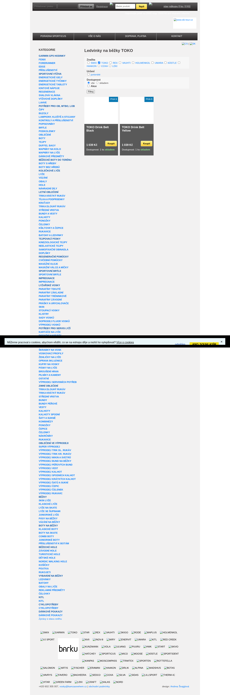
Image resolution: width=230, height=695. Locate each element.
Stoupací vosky (49, 310)
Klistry (44, 314)
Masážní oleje (48, 264)
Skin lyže (45, 500)
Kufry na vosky (49, 364)
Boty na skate (48, 532)
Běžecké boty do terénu (55, 159)
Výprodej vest (48, 468)
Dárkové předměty (51, 156)
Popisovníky (47, 124)
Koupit (111, 143)
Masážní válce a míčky (53, 267)
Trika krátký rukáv (52, 195)
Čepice (43, 428)
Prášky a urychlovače (54, 303)
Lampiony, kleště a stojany (57, 116)
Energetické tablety (53, 84)
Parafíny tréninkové (53, 296)
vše (93, 83)
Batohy (43, 583)
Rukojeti (45, 572)
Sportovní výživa (50, 74)
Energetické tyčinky (53, 81)
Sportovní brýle (50, 271)
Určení (90, 71)
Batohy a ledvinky (51, 235)
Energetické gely (50, 77)
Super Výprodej (49, 446)
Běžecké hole (48, 547)
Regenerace (47, 91)
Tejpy (42, 142)
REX (115, 63)
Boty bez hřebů (49, 167)
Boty (42, 138)
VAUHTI (126, 63)
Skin (41, 307)
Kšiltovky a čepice (51, 228)
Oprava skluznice (50, 360)
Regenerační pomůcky (54, 256)
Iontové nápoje (49, 88)
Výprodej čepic (49, 486)
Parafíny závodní (50, 299)
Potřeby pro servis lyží (55, 328)
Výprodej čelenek (51, 489)
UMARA (159, 63)
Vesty (42, 407)
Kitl (41, 597)
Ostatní (44, 378)
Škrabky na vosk (50, 350)
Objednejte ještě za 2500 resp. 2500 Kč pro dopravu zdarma (157, 13)
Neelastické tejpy (51, 245)
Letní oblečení (48, 192)
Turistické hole (49, 554)
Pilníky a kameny (50, 375)
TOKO (104, 63)
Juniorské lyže (49, 514)
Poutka (44, 568)
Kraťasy (44, 202)
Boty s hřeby (47, 163)
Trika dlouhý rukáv (52, 206)
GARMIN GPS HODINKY (52, 55)
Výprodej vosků (49, 324)
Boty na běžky (48, 525)
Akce (94, 86)
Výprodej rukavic (50, 493)
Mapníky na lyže (49, 152)
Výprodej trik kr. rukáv (55, 454)
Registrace (102, 6)
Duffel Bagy (47, 145)
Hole (42, 185)
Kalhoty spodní (49, 414)
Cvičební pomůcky (50, 260)
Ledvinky (45, 579)
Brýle (43, 127)
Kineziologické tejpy (53, 242)
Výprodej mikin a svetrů (55, 457)
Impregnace (47, 278)
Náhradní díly (48, 188)
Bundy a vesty (48, 213)
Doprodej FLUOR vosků (54, 321)
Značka (91, 59)
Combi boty (46, 536)
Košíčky (44, 565)
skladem (104, 83)
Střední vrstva (49, 210)
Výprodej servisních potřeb (58, 382)
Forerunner (47, 63)
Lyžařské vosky (49, 285)
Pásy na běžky (48, 518)
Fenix (42, 59)
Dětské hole (47, 557)
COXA (104, 66)
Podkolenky (47, 131)
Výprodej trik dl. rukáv (55, 450)
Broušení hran (48, 371)
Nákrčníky (46, 436)
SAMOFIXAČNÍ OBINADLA (53, 249)
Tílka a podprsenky (51, 199)
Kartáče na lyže (50, 332)
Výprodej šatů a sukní (53, 482)
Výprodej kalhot (50, 471)
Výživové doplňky (50, 98)
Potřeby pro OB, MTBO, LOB (57, 106)
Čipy (41, 109)
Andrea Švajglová (179, 686)
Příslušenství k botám (54, 543)
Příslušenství (48, 70)
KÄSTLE (172, 63)
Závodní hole (48, 550)
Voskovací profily (51, 353)
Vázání (43, 177)
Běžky (43, 497)
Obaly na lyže (48, 586)
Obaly (43, 181)
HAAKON (91, 66)
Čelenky (44, 224)
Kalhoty (44, 217)
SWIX (94, 63)
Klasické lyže (48, 504)
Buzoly (43, 113)
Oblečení (45, 134)
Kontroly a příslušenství (56, 120)
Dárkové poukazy (50, 611)
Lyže (42, 174)
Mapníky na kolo (50, 149)
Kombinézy (46, 421)
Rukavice (45, 231)
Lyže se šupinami (49, 511)
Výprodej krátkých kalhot (57, 479)
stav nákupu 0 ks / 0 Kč (176, 6)
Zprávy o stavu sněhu (50, 618)
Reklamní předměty (52, 590)
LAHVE (43, 102)
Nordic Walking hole (53, 561)
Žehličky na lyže (50, 357)
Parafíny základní (51, 292)
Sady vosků (46, 317)
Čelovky (44, 593)
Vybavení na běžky (51, 575)
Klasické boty (48, 529)
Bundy (43, 400)
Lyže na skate (48, 507)
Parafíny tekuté (50, 289)
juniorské (95, 74)
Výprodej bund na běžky (55, 461)
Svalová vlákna (49, 95)
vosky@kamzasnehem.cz (73, 686)
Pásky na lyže (48, 367)
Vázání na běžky (49, 522)
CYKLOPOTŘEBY (48, 604)
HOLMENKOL (142, 63)
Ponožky (44, 220)
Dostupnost (94, 79)
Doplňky (44, 253)
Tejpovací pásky (49, 238)
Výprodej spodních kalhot (57, 475)
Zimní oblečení (48, 385)
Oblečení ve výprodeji (54, 443)
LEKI (114, 66)
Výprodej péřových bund (55, 464)
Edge (42, 66)
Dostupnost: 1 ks (100, 149)
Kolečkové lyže (49, 170)
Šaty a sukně (47, 418)
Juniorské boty (49, 540)
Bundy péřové (48, 403)
